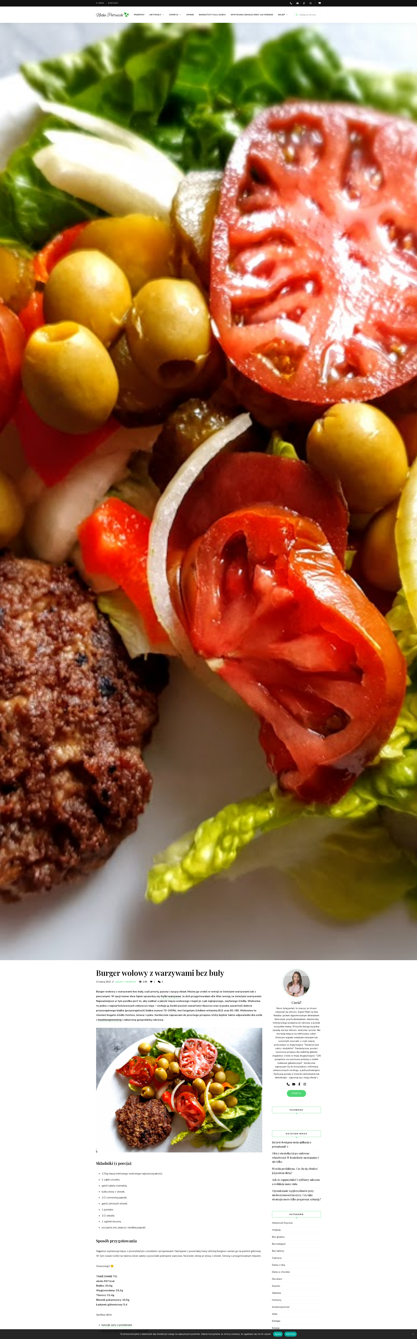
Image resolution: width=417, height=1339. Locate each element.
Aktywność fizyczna (282, 1222)
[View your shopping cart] (319, 3)
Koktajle (276, 1321)
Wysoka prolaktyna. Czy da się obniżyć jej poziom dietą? (295, 1171)
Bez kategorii (279, 1243)
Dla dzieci (277, 1279)
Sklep (281, 14)
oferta (296, 1093)
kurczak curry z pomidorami (117, 1325)
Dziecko (276, 1286)
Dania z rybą (278, 1264)
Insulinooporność (280, 1307)
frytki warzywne (171, 996)
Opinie (190, 14)
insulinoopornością (110, 1020)
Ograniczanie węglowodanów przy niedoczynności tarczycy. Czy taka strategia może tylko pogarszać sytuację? (296, 1195)
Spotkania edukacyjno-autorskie (252, 14)
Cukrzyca (276, 1257)
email (297, 3)
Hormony (276, 1300)
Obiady (119, 982)
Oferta (173, 14)
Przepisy (139, 14)
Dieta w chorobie (281, 1272)
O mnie (100, 3)
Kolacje (276, 1328)
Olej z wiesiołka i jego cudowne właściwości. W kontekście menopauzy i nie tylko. (295, 1157)
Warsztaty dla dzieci (212, 14)
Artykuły (155, 14)
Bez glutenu (278, 1236)
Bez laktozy (278, 1250)
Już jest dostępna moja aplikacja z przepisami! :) (291, 1144)
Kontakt (113, 3)
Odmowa (290, 1334)
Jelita (274, 1314)
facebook (304, 3)
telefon (291, 3)
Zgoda (278, 1334)
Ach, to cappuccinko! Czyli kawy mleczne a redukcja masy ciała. (296, 1182)
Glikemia (276, 1293)
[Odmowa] (413, 1334)
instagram (310, 3)
